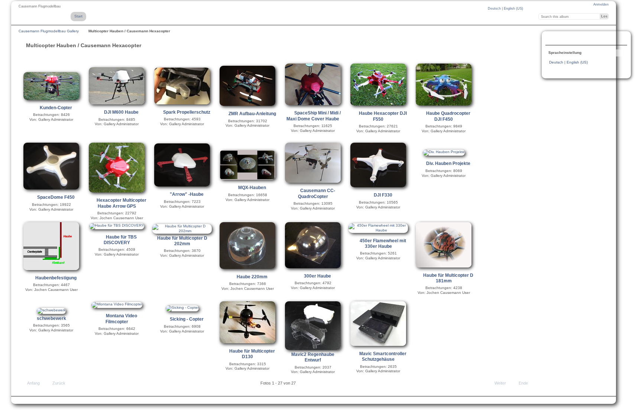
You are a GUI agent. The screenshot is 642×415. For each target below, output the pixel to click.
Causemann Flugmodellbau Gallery (49, 31)
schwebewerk (51, 318)
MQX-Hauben (252, 187)
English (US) (513, 8)
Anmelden (601, 4)
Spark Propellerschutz (186, 112)
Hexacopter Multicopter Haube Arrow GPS (121, 203)
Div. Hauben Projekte (448, 163)
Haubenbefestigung (56, 278)
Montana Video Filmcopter (121, 318)
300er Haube (317, 276)
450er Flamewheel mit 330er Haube (383, 243)
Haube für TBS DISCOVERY (120, 239)
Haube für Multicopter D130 (252, 353)
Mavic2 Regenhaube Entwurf (312, 357)
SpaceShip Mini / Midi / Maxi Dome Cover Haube (313, 115)
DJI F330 (383, 195)
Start (78, 16)
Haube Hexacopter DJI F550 (383, 116)
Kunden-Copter (56, 107)
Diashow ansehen (553, 39)
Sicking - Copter (187, 319)
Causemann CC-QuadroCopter (316, 193)
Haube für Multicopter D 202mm (182, 241)
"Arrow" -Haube (187, 194)
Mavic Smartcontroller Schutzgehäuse (382, 356)
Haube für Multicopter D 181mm (448, 278)
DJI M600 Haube (121, 112)
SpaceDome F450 (56, 197)
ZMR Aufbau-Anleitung (252, 113)
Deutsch (495, 8)
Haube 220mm (252, 276)
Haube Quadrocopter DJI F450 (448, 116)
